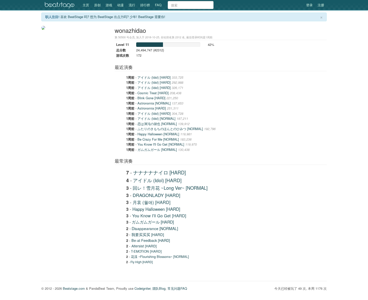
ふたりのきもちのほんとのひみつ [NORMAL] (170, 128)
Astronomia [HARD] (152, 108)
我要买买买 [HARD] (147, 234)
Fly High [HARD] (141, 262)
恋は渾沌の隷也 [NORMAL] (157, 123)
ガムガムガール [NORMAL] (157, 149)
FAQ (158, 5)
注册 (321, 5)
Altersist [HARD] (144, 245)
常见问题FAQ (177, 288)
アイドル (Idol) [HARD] (154, 77)
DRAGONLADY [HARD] (156, 195)
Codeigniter (142, 288)
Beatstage (60, 5)
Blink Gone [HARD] (151, 97)
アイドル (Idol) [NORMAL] (156, 118)
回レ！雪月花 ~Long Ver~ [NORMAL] (170, 187)
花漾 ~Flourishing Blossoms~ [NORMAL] (160, 256)
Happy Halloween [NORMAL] (158, 134)
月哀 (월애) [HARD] (151, 202)
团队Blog (158, 288)
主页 (86, 5)
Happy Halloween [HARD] (156, 209)
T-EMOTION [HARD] (146, 251)
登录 (309, 5)
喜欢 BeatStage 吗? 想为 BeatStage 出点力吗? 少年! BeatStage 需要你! (112, 16)
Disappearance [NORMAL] (155, 228)
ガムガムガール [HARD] (153, 222)
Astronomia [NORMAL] (154, 103)
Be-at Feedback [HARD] (150, 240)
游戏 (109, 5)
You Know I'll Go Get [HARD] (159, 216)
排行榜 (145, 5)
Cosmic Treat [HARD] (153, 92)
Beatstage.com (74, 288)
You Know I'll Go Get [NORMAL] (161, 144)
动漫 (120, 5)
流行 (132, 5)
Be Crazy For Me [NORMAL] (158, 139)
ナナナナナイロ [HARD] (159, 172)
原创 (97, 5)
